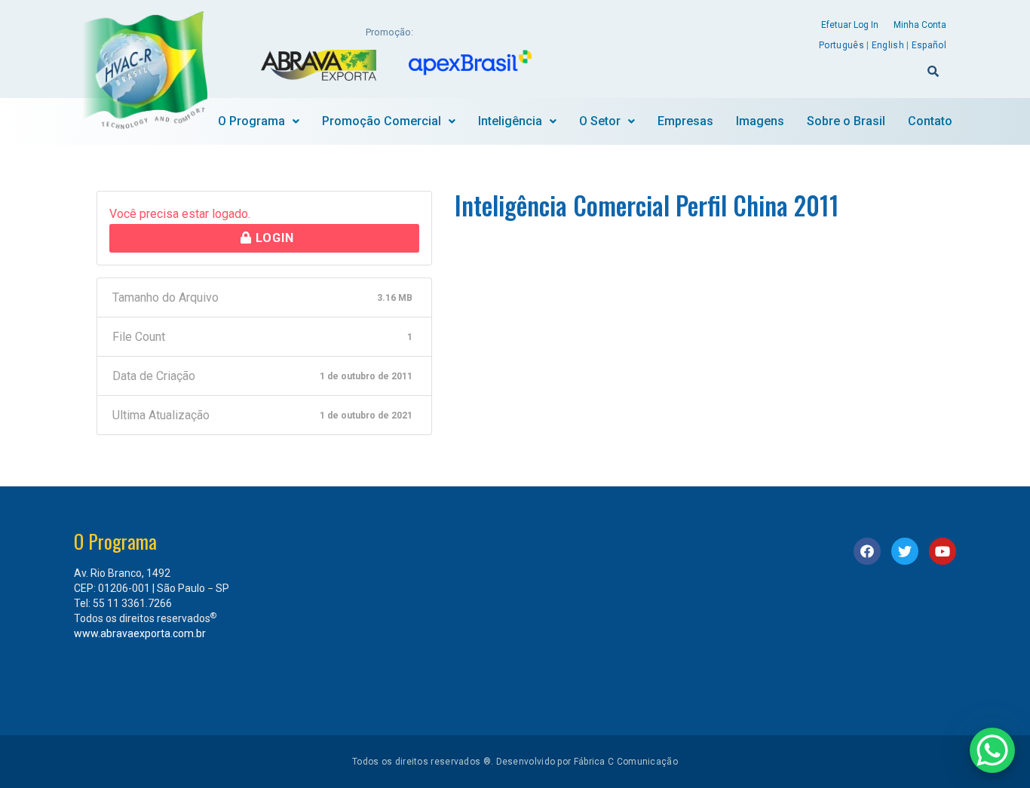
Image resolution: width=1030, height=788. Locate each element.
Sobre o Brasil (846, 121)
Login (273, 238)
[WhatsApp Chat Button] (992, 750)
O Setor (600, 121)
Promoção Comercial (381, 121)
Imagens (760, 121)
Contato (930, 121)
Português (841, 45)
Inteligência (510, 121)
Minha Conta (920, 25)
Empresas (685, 121)
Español (929, 45)
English (888, 45)
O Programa (251, 121)
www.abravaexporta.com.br (140, 633)
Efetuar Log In (849, 25)
